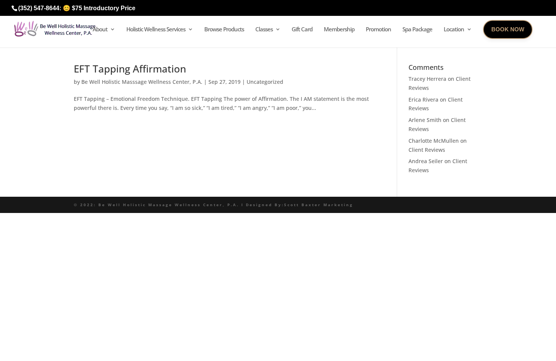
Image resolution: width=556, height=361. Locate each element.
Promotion (378, 29)
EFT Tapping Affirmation (130, 69)
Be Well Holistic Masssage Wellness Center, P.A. (141, 81)
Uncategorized (265, 81)
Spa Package (417, 29)
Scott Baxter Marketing (318, 204)
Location (454, 29)
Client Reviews (426, 149)
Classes (264, 29)
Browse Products (224, 29)
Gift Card (302, 29)
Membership (339, 29)
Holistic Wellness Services (155, 29)
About (100, 29)
